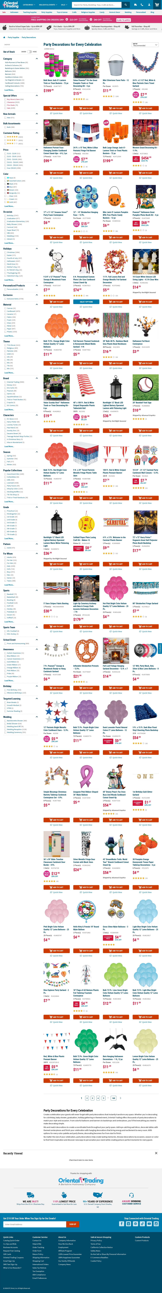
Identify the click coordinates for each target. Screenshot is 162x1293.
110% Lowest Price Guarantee (70, 1254)
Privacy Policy (96, 1240)
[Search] (126, 5)
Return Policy (38, 1254)
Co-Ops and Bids (9, 1244)
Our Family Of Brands (66, 1261)
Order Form (37, 1251)
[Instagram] (156, 1223)
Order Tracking (38, 1247)
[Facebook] (121, 1223)
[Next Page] (120, 1098)
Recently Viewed (13, 1153)
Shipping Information (41, 1257)
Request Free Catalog (11, 1251)
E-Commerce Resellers (99, 1257)
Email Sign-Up (9, 1261)
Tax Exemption (38, 1271)
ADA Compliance (39, 1274)
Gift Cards (7, 1254)
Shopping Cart (38, 1261)
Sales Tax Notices (39, 1268)
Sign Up (72, 1224)
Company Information (67, 1240)
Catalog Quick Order (11, 1240)
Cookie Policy (96, 1261)
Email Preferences (40, 1278)
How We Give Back (65, 1244)
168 (113, 1098)
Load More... (9, 90)
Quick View (57, 113)
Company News (64, 1264)
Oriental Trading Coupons (13, 1257)
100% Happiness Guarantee (69, 1257)
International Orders (40, 1264)
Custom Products (142, 1240)
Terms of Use (95, 1244)
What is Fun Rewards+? (12, 1268)
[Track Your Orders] (135, 5)
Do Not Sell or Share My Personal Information (108, 1254)
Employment (63, 1247)
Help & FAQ (37, 1244)
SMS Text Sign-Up (10, 1264)
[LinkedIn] (128, 1223)
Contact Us (37, 1240)
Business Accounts (10, 1247)
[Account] (149, 5)
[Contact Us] (142, 5)
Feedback (160, 648)
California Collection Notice (102, 1247)
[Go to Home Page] (4, 37)
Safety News (95, 1251)
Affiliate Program (65, 1251)
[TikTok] (142, 1223)
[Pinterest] (135, 1223)
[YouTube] (149, 1223)
